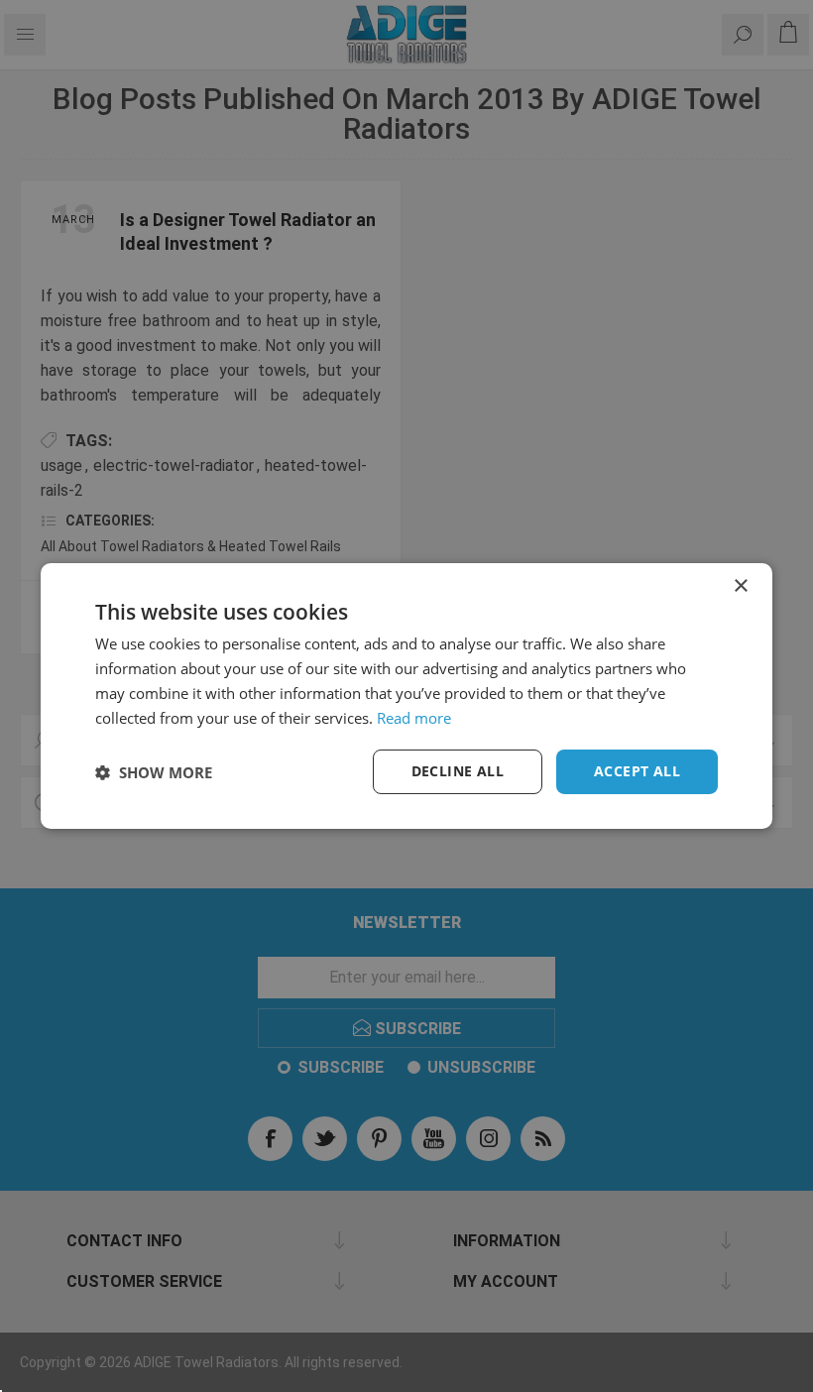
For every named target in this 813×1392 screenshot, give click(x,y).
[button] (153, 772)
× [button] (740, 586)
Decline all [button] (457, 770)
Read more (414, 718)
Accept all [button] (637, 770)
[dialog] (406, 696)
